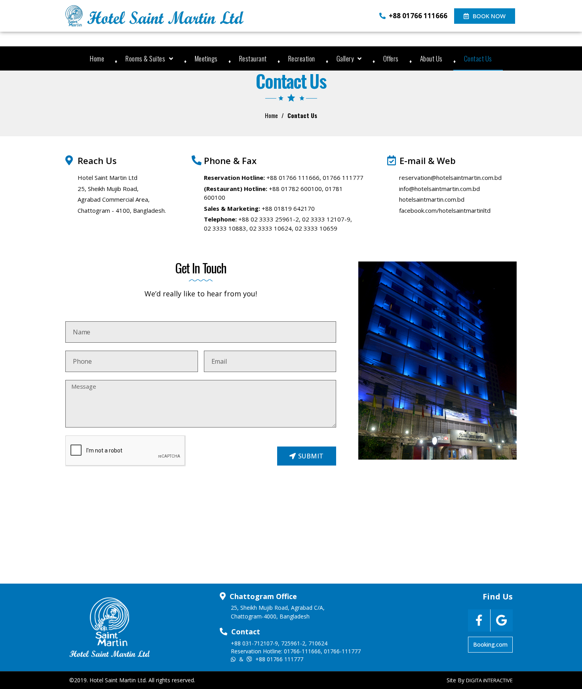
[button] (484, 16)
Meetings (206, 58)
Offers (391, 58)
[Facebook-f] (479, 620)
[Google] (502, 620)
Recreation (301, 58)
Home (97, 58)
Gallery (345, 58)
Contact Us (478, 58)
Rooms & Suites (145, 58)
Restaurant (253, 58)
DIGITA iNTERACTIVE (489, 680)
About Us (431, 58)
